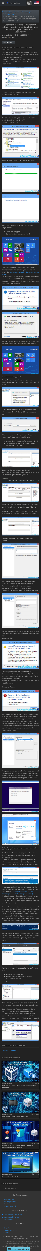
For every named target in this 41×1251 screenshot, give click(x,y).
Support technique (10, 1230)
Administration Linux (11, 1217)
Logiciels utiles (8, 1199)
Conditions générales (10, 1204)
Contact (6, 1232)
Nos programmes (9, 1201)
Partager (5, 1050)
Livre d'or (6, 1228)
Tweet (13, 1050)
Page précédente (8, 42)
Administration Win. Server (13, 1215)
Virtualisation (8, 1219)
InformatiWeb (14, 3)
